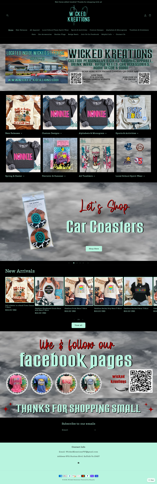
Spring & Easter (13, 176)
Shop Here (94, 249)
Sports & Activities (126, 133)
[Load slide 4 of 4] (83, 263)
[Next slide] (88, 263)
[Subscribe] (94, 430)
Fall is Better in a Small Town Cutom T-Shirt (19, 306)
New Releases (12, 133)
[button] (7, 15)
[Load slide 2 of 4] (77, 263)
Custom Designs (50, 133)
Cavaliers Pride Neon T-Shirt (76, 308)
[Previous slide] (69, 263)
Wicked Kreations (74, 479)
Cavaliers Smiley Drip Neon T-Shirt (108, 308)
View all (78, 325)
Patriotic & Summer (52, 176)
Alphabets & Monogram (91, 133)
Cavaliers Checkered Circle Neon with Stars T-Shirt (48, 309)
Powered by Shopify (88, 479)
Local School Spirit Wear (129, 176)
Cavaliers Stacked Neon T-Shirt (136, 308)
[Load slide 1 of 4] (73, 263)
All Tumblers (86, 176)
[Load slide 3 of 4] (80, 263)
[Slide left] (74, 320)
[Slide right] (83, 320)
